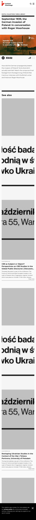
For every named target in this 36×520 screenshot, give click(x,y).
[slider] (17, 54)
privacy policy (8, 509)
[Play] (3, 57)
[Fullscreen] (33, 58)
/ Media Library (20, 14)
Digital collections (8, 14)
